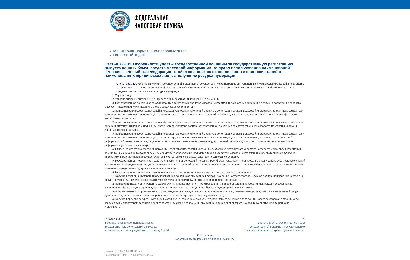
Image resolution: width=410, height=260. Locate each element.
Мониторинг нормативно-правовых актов (150, 51)
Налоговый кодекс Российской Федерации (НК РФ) (205, 239)
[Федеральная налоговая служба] (205, 24)
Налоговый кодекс (129, 55)
